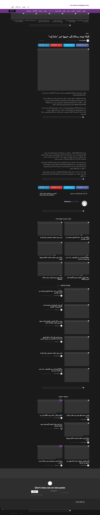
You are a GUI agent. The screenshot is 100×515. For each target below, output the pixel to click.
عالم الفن (79, 11)
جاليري (45, 11)
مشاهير (84, 11)
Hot (60, 400)
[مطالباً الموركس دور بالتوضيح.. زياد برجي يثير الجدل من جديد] (17, 16)
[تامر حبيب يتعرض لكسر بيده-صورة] (98, 257)
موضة (68, 11)
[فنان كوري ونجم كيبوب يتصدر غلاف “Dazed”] (50, 269)
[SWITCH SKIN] (23, 11)
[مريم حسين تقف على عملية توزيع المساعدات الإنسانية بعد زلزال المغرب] (43, 16)
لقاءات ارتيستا (58, 11)
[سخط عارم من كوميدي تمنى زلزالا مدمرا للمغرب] (50, 452)
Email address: (53, 490)
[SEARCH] (20, 11)
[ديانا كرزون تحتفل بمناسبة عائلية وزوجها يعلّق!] (50, 249)
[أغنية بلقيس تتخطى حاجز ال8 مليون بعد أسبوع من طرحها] (76, 452)
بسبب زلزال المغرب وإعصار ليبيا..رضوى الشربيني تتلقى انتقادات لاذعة (56, 21)
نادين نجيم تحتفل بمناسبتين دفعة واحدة (30, 20)
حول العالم (29, 11)
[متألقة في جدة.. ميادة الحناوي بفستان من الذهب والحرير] (82, 16)
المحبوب (23, 7)
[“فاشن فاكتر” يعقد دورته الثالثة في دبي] (50, 407)
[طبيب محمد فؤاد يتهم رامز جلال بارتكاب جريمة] (76, 407)
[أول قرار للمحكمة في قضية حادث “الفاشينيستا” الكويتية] (69, 16)
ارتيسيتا (40, 11)
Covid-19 (35, 11)
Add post (12, 10)
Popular (60, 446)
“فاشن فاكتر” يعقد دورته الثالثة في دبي (51, 415)
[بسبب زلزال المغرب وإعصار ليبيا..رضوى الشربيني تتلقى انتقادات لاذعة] (56, 16)
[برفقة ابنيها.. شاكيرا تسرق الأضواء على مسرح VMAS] (76, 269)
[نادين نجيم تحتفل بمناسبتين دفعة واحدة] (30, 16)
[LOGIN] (18, 11)
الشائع (12, 7)
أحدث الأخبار (18, 7)
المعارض (73, 11)
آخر (28, 7)
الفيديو (64, 11)
